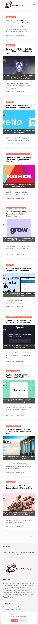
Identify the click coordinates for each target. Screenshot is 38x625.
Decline (23, 620)
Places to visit (11, 17)
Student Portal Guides (13, 425)
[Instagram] (6, 546)
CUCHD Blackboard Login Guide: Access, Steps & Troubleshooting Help (18, 431)
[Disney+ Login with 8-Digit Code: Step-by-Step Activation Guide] (19, 337)
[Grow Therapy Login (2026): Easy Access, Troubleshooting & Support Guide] (19, 230)
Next (30, 537)
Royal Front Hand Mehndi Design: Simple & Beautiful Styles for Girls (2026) (19, 488)
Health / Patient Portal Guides (16, 208)
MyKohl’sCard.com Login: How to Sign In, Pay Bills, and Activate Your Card (18, 160)
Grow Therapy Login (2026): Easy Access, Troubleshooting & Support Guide (19, 214)
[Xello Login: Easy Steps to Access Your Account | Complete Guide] (19, 122)
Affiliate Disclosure (27, 552)
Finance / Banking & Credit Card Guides (18, 154)
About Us (7, 552)
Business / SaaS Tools (13, 371)
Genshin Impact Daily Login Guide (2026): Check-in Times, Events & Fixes (19, 51)
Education (10, 101)
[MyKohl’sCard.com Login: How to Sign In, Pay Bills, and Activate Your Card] (19, 176)
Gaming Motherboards (13, 316)
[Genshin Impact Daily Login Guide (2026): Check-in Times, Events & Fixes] (19, 68)
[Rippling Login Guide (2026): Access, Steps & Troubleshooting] (19, 391)
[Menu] (34, 4)
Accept (15, 620)
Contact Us (15, 552)
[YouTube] (9, 546)
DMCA (19, 554)
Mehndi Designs (11, 482)
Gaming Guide (10, 45)
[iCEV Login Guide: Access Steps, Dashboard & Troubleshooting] (19, 285)
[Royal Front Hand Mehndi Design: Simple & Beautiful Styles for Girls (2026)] (19, 505)
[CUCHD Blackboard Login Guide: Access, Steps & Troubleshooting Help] (19, 448)
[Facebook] (4, 546)
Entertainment (26, 316)
